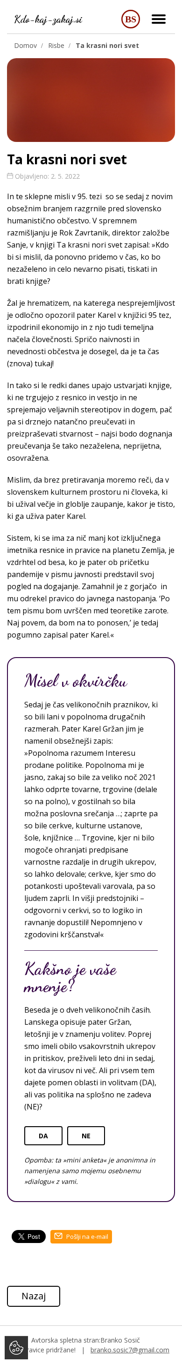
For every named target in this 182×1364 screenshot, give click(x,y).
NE (86, 1135)
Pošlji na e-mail (86, 1236)
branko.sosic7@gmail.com (130, 1349)
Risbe (56, 45)
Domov (25, 45)
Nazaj (33, 1296)
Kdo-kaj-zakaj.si (48, 19)
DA (43, 1135)
